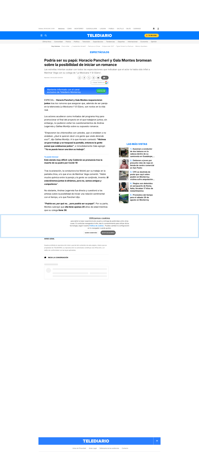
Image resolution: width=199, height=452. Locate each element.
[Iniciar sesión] (158, 29)
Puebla (111, 28)
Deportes (121, 42)
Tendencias (110, 42)
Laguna (103, 28)
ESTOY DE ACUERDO (108, 232)
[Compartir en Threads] (93, 77)
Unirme (100, 91)
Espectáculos (98, 42)
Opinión (154, 42)
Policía (68, 42)
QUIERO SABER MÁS (91, 232)
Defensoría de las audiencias (109, 448)
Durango (137, 28)
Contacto (125, 448)
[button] (99, 82)
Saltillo (120, 28)
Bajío (128, 28)
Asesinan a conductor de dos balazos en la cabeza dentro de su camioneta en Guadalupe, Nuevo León (141, 154)
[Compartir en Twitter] (89, 77)
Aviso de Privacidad (79, 448)
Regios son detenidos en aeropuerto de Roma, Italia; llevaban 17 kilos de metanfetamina (141, 187)
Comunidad (58, 42)
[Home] (99, 35)
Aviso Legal (93, 448)
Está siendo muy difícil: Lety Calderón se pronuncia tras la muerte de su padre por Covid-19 (73, 161)
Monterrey (79, 28)
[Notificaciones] (154, 29)
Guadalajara (91, 28)
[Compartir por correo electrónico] (98, 77)
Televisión (86, 42)
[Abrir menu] (41, 35)
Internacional (132, 42)
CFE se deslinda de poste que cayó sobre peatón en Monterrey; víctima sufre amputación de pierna (141, 177)
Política (76, 42)
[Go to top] (157, 441)
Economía (144, 42)
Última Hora (46, 42)
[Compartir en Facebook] (84, 77)
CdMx (69, 28)
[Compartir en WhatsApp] (79, 77)
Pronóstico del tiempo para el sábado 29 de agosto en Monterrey (141, 197)
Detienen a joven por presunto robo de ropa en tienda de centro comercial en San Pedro (142, 164)
